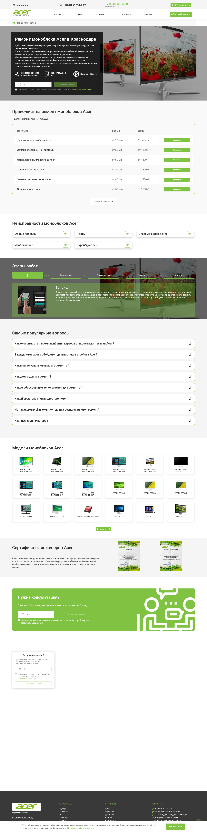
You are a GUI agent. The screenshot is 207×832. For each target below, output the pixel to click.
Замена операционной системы (35, 149)
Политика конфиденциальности (82, 828)
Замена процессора (28, 189)
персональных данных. (83, 89)
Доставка (126, 14)
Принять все (175, 827)
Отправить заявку (65, 84)
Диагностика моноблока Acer (34, 140)
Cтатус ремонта (181, 5)
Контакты (148, 14)
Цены (79, 14)
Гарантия (100, 14)
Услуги (56, 14)
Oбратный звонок (181, 14)
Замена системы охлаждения (34, 179)
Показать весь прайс (103, 201)
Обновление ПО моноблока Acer (36, 159)
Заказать (177, 140)
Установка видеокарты (30, 169)
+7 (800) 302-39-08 (117, 3)
